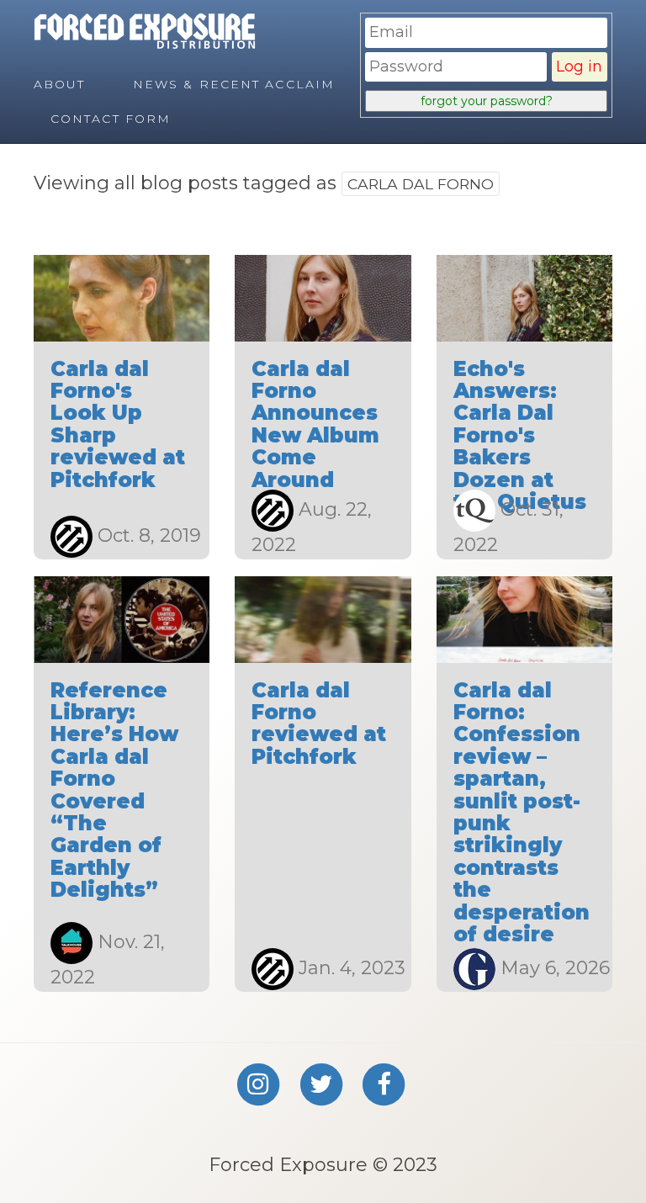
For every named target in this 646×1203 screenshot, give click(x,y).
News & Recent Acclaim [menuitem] (234, 84)
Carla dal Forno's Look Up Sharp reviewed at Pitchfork (117, 424)
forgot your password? (487, 101)
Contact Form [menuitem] (110, 118)
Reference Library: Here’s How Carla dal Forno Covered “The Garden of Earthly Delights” (114, 790)
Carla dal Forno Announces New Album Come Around (315, 424)
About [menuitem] (60, 84)
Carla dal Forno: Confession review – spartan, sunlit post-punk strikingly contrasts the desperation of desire (521, 812)
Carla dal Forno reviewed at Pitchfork (319, 723)
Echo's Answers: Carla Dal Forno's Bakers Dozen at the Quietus (519, 435)
